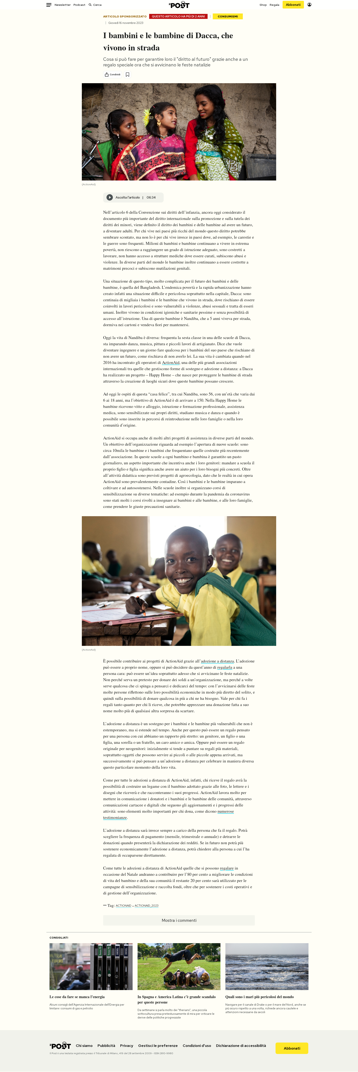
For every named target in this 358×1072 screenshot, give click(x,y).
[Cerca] (90, 4)
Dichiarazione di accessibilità (241, 1045)
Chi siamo (84, 1045)
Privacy (126, 1045)
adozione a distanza (217, 661)
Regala (274, 5)
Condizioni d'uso (197, 1045)
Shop (263, 5)
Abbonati (293, 4)
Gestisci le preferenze (158, 1045)
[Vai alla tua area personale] (309, 4)
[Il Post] (179, 4)
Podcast (79, 5)
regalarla (224, 667)
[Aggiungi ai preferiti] (127, 74)
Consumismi (228, 16)
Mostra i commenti (179, 920)
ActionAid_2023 (146, 905)
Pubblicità (106, 1045)
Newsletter (63, 5)
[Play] (109, 197)
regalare (227, 868)
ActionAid (170, 362)
